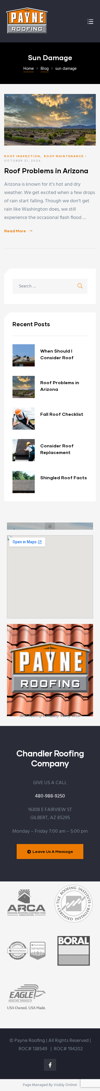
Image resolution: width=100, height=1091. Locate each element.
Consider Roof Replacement (57, 449)
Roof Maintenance (64, 156)
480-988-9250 (50, 796)
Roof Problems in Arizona (46, 171)
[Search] (80, 286)
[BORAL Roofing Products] (73, 950)
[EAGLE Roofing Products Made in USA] (26, 997)
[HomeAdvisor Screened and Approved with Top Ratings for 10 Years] (26, 950)
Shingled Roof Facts (63, 477)
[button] (50, 526)
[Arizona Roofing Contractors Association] (26, 903)
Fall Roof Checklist (61, 414)
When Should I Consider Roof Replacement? (57, 354)
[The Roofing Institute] (73, 903)
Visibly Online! (65, 1085)
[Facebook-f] (50, 1065)
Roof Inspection (22, 156)
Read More (18, 230)
